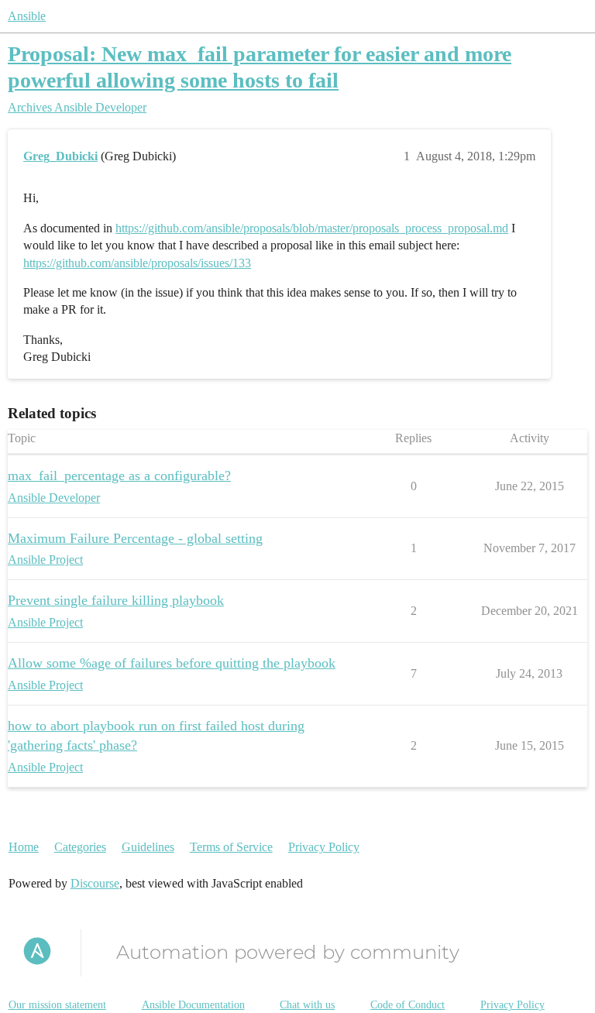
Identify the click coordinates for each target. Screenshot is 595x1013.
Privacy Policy (323, 846)
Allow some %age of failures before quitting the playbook (171, 663)
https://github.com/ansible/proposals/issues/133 (137, 263)
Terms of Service (231, 846)
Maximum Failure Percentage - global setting (135, 538)
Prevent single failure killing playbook (116, 600)
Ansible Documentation (193, 1005)
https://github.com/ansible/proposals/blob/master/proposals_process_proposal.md (311, 228)
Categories (80, 846)
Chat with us (307, 1005)
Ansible (27, 15)
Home (24, 846)
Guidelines (148, 846)
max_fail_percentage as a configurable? (119, 475)
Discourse (95, 883)
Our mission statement (57, 1005)
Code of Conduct (407, 1005)
